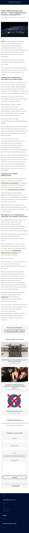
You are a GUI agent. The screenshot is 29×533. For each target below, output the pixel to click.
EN (3, 527)
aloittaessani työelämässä (9, 183)
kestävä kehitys (10, 331)
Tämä (2, 41)
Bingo (4, 519)
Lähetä (14, 477)
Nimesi (14, 438)
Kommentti (14, 460)
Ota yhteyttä (6, 509)
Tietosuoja (5, 510)
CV (3, 505)
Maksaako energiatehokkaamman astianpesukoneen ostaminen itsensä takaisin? (14, 386)
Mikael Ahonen (14, 2)
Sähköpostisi (14, 445)
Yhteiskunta (22, 17)
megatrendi (4, 297)
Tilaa (4, 507)
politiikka (21, 331)
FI (3, 528)
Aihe (14, 453)
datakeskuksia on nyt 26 (16, 189)
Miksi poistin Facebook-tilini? (14, 411)
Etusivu (5, 503)
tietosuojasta (15, 485)
